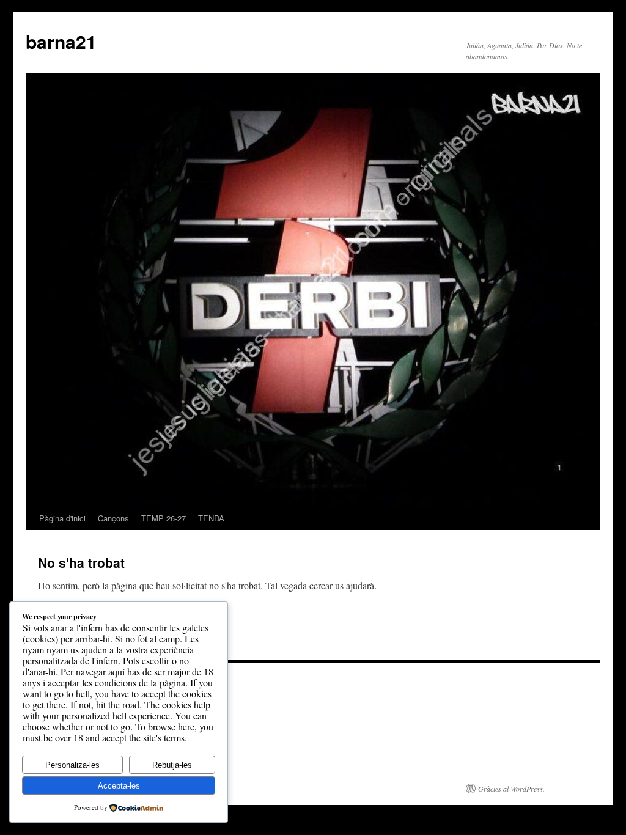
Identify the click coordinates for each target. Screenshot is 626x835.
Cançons (113, 518)
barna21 (61, 41)
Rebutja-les (172, 765)
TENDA (211, 518)
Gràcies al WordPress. (511, 788)
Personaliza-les (72, 765)
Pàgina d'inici (62, 518)
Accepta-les (119, 785)
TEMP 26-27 (163, 518)
